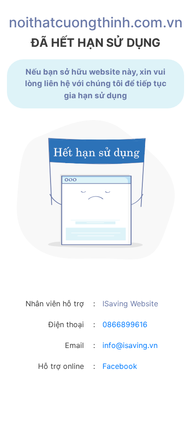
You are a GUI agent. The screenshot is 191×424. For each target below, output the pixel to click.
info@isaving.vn (130, 345)
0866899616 (124, 324)
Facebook (119, 366)
